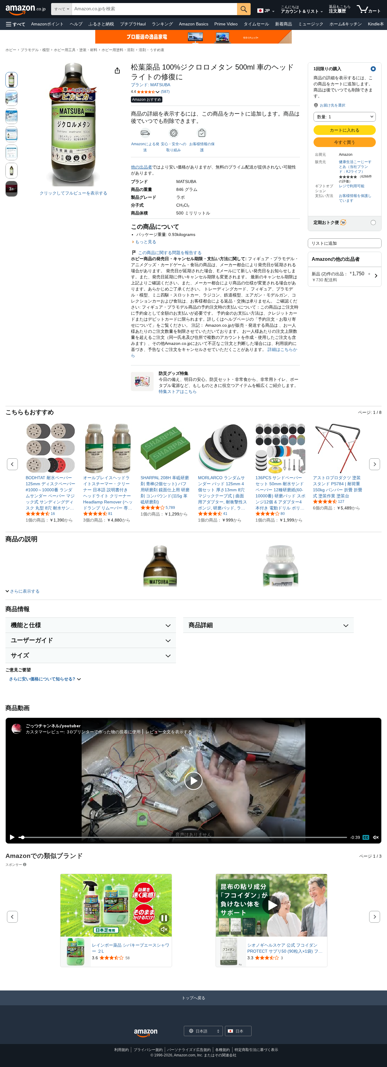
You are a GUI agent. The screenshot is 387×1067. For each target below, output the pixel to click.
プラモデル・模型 (35, 50)
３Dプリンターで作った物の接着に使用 (103, 731)
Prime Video (226, 23)
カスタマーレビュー (45, 731)
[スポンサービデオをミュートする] (164, 929)
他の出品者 (141, 167)
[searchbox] (154, 9)
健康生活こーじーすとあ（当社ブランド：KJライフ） (355, 167)
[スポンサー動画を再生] (271, 905)
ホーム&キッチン (346, 23)
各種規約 (222, 1050)
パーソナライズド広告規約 (189, 1050)
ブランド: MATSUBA (150, 84)
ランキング (162, 23)
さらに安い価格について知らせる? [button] (42, 678)
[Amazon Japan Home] (145, 1033)
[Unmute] (376, 837)
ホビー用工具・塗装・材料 (75, 50)
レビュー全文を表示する (168, 731)
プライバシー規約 (148, 1050)
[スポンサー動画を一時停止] (164, 918)
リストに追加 (324, 243)
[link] (51, 493)
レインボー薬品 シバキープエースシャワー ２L (130, 948)
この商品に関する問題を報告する (170, 252)
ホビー (10, 50)
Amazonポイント (47, 23)
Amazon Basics (193, 23)
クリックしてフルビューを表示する (73, 193)
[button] (15, 24)
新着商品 (283, 23)
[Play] (10, 837)
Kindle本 (376, 23)
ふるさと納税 (101, 23)
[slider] (182, 837)
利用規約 (121, 1050)
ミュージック (311, 23)
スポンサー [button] (13, 864)
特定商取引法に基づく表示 (256, 1050)
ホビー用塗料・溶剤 (118, 50)
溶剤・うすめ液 (151, 50)
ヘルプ (76, 23)
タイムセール (256, 23)
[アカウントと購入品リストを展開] (321, 11)
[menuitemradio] (366, 837)
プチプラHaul (133, 23)
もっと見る (145, 241)
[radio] (11, 79)
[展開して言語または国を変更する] (273, 11)
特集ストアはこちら (178, 391)
